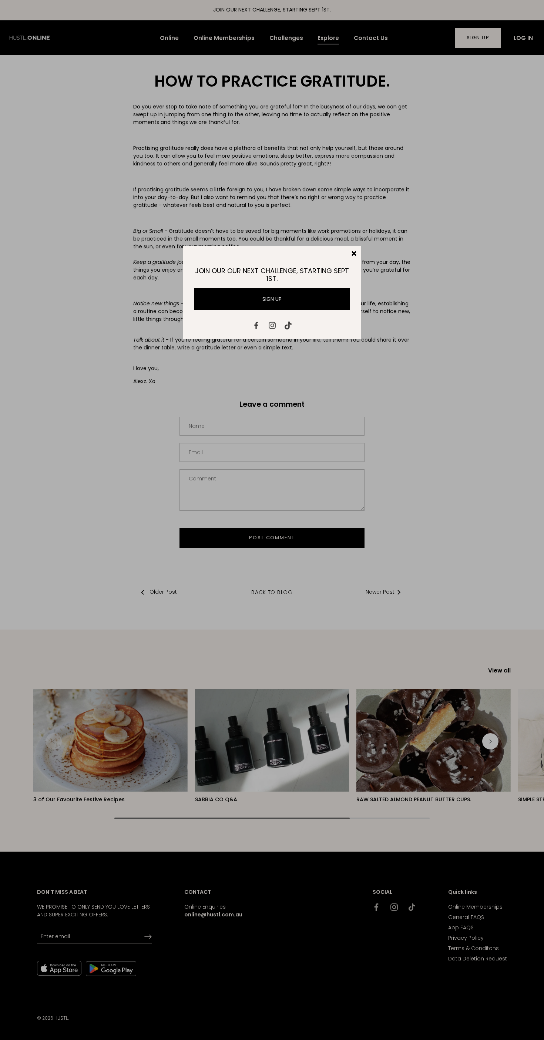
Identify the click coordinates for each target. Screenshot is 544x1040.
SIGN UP (272, 299)
